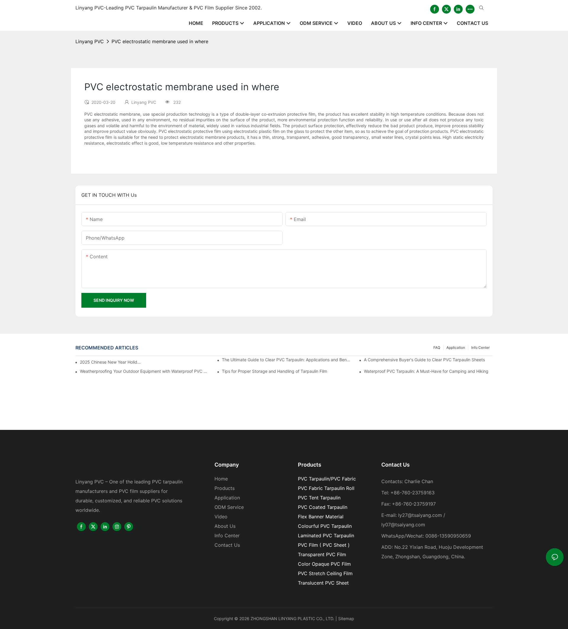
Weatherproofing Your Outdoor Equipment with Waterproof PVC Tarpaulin (144, 371)
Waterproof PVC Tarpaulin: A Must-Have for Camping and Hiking (426, 371)
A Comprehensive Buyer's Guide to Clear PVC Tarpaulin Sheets (424, 359)
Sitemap (346, 618)
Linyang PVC (89, 41)
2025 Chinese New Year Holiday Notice (111, 362)
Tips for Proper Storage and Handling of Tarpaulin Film (274, 371)
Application (455, 347)
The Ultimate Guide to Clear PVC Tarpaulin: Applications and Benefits (286, 359)
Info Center (480, 347)
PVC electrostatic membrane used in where (160, 41)
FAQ (436, 347)
